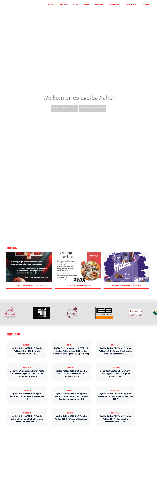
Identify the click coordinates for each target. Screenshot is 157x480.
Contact (146, 4)
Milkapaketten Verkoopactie (126, 285)
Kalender (114, 4)
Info (86, 4)
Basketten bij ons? (64, 107)
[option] (15, 313)
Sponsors (130, 4)
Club (75, 4)
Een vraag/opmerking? (94, 107)
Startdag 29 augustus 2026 (29, 285)
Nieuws (63, 4)
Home (51, 4)
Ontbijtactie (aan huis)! (78, 285)
